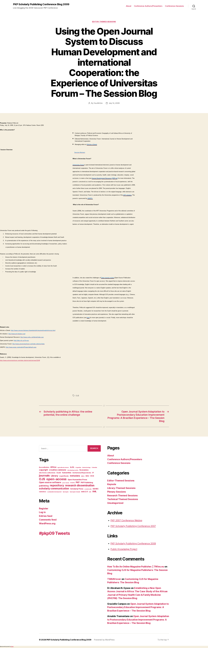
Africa (53, 467)
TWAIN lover (114, 579)
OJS (77, 396)
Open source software (50, 482)
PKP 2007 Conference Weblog (126, 520)
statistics (42, 492)
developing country (72, 470)
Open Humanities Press (77, 480)
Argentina (78, 467)
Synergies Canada (75, 492)
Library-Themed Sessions (121, 488)
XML (94, 491)
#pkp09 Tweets (54, 533)
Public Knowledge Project (123, 549)
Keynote (111, 484)
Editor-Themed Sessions (104, 22)
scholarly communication (54, 488)
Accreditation (44, 467)
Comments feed (48, 519)
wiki (90, 492)
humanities (66, 473)
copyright (43, 470)
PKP (78, 482)
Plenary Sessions (116, 491)
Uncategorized (115, 503)
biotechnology (86, 467)
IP (93, 473)
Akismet (12, 646)
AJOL (72, 467)
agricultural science (63, 467)
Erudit (59, 473)
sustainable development (54, 492)
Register (43, 508)
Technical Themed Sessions (122, 499)
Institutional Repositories (81, 473)
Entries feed (45, 516)
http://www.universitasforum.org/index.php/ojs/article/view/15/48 (20, 360)
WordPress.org (47, 523)
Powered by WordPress (104, 640)
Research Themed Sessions (122, 495)
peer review (65, 482)
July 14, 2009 (114, 103)
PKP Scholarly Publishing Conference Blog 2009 (41, 4)
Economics (84, 470)
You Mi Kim (98, 103)
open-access (56, 479)
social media (87, 489)
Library (54, 475)
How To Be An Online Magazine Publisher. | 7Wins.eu (135, 566)
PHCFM (72, 482)
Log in (42, 512)
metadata (75, 475)
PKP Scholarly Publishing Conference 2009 (133, 543)
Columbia (94, 467)
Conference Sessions (174, 6)
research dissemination (79, 485)
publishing (44, 486)
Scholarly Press (76, 489)
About (128, 6)
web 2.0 (84, 492)
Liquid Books (64, 476)
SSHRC (96, 489)
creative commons (57, 470)
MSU (87, 476)
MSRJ (82, 476)
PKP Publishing (87, 483)
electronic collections (47, 473)
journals (44, 475)
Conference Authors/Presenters (148, 6)
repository (57, 485)
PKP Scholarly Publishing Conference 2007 (133, 526)
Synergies (66, 492)
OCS (92, 476)
